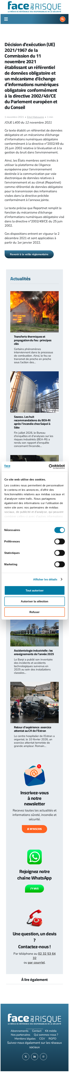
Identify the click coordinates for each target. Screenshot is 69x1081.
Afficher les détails (45, 579)
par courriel (36, 962)
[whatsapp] (43, 1056)
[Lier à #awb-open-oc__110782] (6, 19)
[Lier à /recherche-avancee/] (62, 19)
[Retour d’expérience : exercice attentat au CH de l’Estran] (34, 684)
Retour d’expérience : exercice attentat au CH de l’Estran (32, 728)
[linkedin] (34, 1056)
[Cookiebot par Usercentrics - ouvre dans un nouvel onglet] (49, 466)
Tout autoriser (35, 590)
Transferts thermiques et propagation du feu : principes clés (33, 340)
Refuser (34, 612)
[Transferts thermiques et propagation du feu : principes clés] (34, 293)
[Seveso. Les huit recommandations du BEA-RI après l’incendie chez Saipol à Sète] (34, 373)
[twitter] (25, 1056)
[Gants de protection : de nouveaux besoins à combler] (34, 457)
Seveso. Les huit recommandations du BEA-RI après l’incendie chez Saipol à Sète (32, 422)
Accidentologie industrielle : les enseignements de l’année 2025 (34, 652)
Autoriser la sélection (34, 601)
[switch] (59, 541)
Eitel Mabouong (35, 117)
